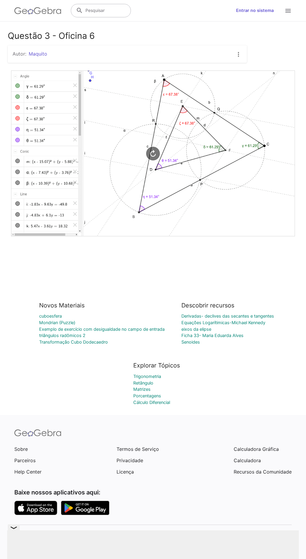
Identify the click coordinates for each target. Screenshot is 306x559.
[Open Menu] (288, 10)
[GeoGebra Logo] (37, 10)
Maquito (38, 54)
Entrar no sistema (255, 10)
